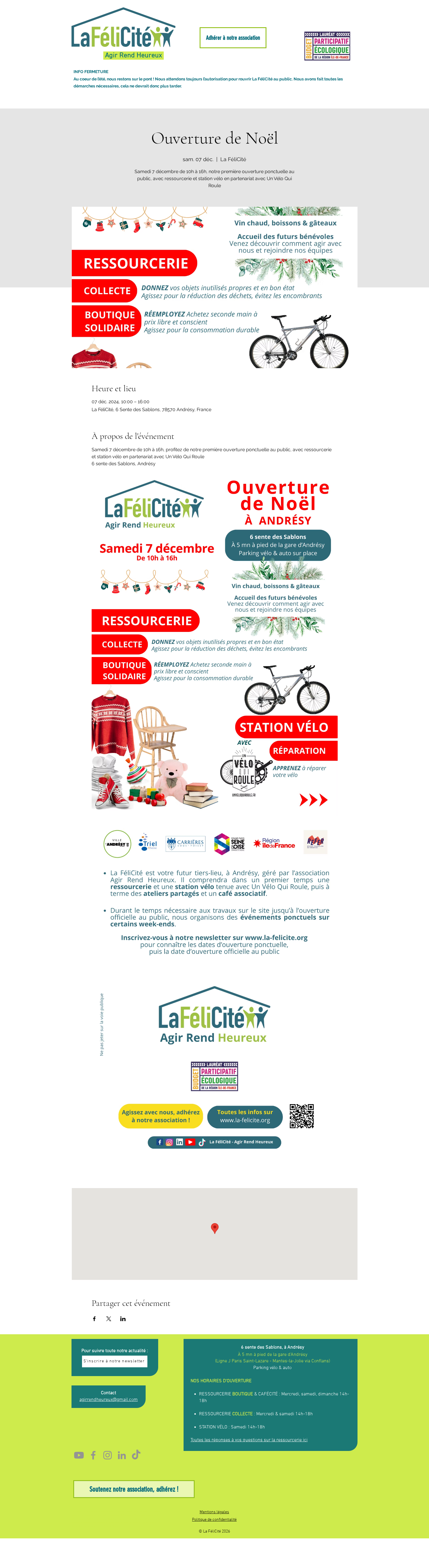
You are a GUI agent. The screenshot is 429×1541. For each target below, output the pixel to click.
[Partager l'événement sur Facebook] (94, 1318)
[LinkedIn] (122, 1455)
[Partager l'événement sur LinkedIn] (123, 1318)
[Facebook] (93, 1455)
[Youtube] (79, 1455)
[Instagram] (107, 1455)
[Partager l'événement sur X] (108, 1318)
